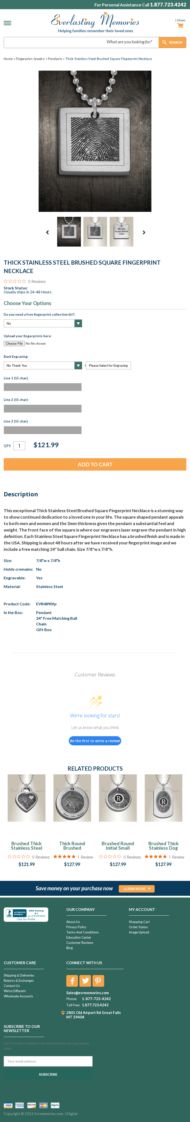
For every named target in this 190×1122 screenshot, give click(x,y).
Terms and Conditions (82, 932)
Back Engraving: (16, 357)
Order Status (138, 927)
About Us (73, 922)
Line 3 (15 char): (16, 421)
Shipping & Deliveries (19, 975)
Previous (47, 232)
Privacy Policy (76, 927)
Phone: (71, 999)
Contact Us (12, 986)
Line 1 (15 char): (16, 378)
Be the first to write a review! (95, 740)
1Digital (71, 1114)
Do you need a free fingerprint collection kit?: (39, 314)
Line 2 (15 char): (16, 400)
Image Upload (139, 932)
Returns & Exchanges (19, 980)
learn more (135, 889)
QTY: (7, 446)
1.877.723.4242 (168, 4)
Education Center (78, 937)
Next (144, 232)
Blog (69, 948)
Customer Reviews (79, 943)
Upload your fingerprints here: (27, 336)
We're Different (15, 991)
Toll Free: (73, 1005)
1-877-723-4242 (96, 998)
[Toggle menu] (9, 23)
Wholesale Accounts (18, 996)
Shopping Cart (139, 922)
